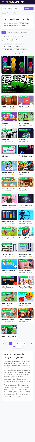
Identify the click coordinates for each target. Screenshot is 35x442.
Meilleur (9, 32)
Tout (3, 32)
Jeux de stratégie (7, 49)
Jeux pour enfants (7, 43)
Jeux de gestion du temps (10, 53)
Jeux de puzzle (19, 36)
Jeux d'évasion (18, 46)
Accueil (3, 13)
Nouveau (16, 32)
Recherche (28, 8)
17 (14, 347)
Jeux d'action (6, 40)
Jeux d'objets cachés (20, 49)
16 (31, 343)
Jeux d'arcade (18, 43)
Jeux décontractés (7, 36)
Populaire (24, 32)
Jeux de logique (7, 46)
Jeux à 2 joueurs (16, 40)
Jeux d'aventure (23, 53)
